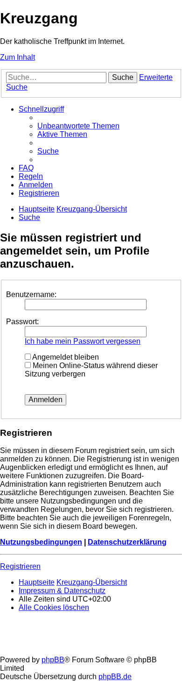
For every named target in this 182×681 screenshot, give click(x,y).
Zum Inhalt (17, 57)
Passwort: (22, 322)
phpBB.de (115, 677)
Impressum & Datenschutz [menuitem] (62, 591)
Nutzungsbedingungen (41, 542)
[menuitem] (78, 126)
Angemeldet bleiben (65, 357)
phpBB (53, 660)
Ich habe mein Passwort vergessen (82, 341)
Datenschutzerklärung (127, 542)
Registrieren (20, 566)
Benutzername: (31, 294)
